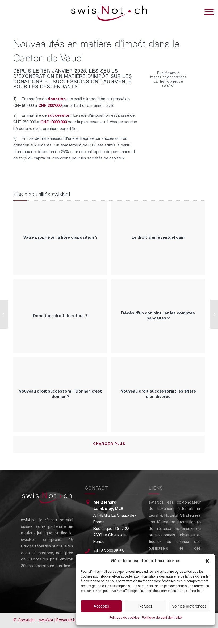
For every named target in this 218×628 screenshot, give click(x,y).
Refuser (145, 606)
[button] (207, 561)
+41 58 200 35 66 (109, 551)
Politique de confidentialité (162, 617)
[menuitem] (206, 12)
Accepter (101, 606)
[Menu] (206, 12)
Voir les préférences (189, 606)
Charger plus (109, 444)
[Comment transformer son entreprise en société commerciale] (4, 314)
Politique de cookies (124, 617)
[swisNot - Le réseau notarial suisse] (109, 12)
